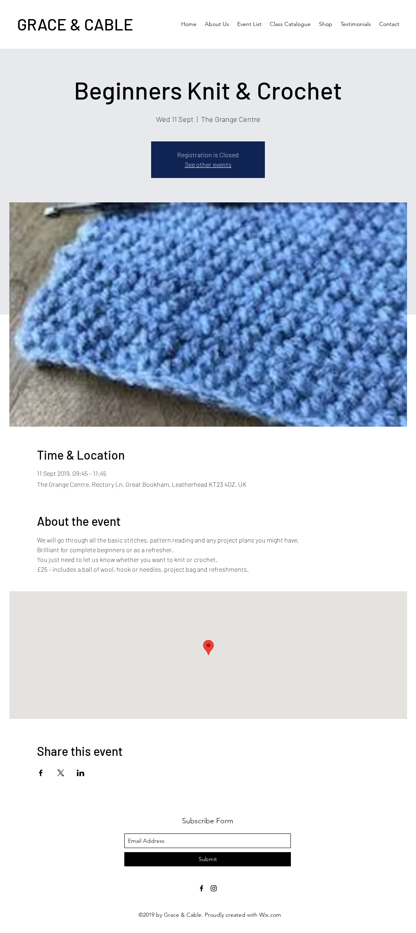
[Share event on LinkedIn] (80, 773)
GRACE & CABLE (75, 24)
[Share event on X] (61, 773)
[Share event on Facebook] (41, 773)
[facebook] (201, 888)
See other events (208, 164)
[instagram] (214, 888)
